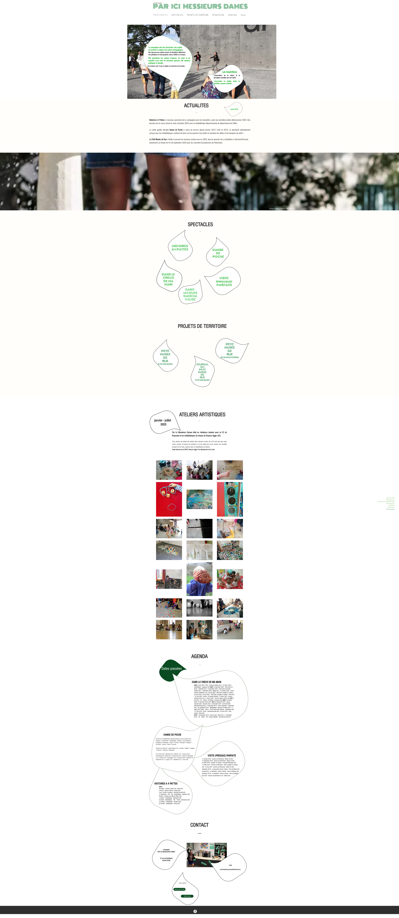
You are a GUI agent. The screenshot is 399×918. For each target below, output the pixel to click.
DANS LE (168, 274)
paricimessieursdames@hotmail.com (230, 869)
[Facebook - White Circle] (195, 911)
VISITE (224, 278)
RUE (230, 354)
